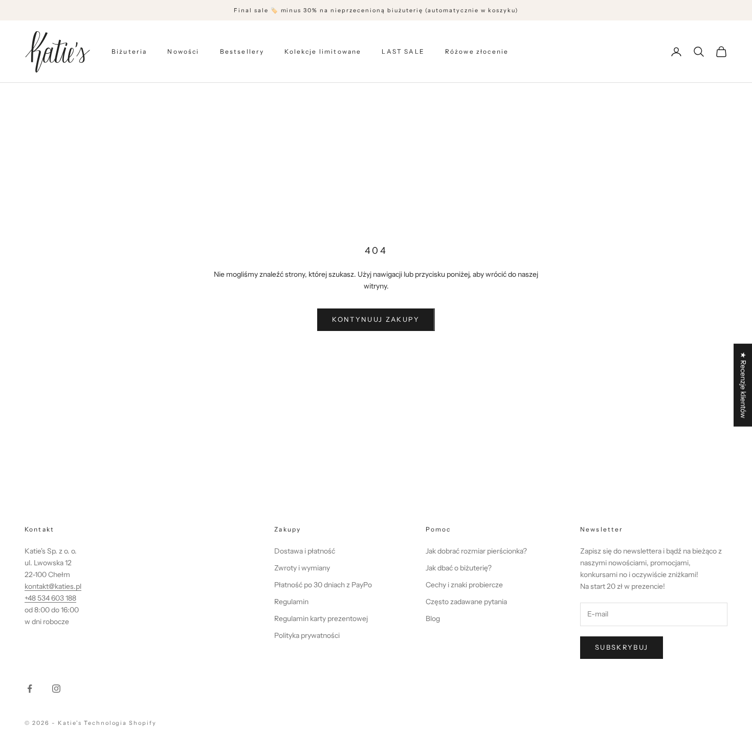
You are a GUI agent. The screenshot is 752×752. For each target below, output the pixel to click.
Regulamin (291, 601)
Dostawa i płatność (304, 551)
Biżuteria (129, 51)
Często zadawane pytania (466, 601)
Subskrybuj (621, 647)
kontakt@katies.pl (53, 586)
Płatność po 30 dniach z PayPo (323, 584)
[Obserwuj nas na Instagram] (56, 688)
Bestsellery (242, 51)
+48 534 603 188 (50, 598)
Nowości (183, 51)
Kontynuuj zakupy (375, 319)
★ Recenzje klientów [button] (743, 385)
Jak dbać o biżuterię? (459, 567)
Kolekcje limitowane (322, 51)
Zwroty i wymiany (302, 567)
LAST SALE (403, 51)
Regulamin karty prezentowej (321, 618)
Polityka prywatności (307, 635)
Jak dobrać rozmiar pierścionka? (476, 551)
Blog (433, 618)
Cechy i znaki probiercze (464, 584)
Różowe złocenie (476, 51)
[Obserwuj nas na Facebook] (30, 688)
